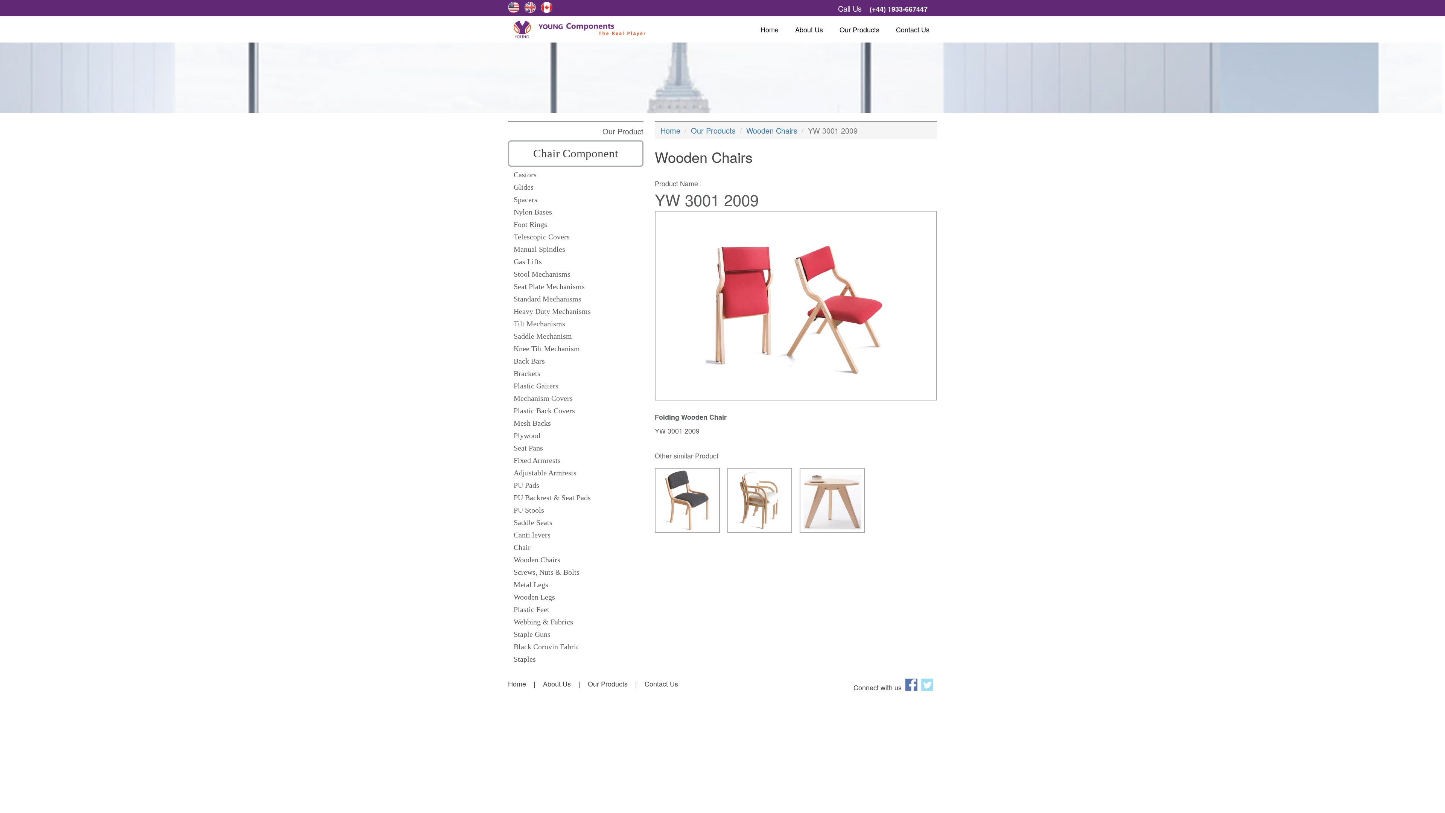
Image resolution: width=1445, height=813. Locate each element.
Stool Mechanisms (542, 274)
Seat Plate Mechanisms (549, 286)
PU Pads (526, 485)
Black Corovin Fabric (547, 646)
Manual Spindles (539, 249)
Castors (525, 175)
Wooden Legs (534, 597)
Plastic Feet (531, 609)
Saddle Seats (533, 522)
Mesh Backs (532, 423)
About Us (809, 29)
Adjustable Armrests (545, 473)
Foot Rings (530, 224)
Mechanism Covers (543, 398)
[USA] (513, 7)
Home (770, 29)
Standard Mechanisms (547, 299)
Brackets (527, 373)
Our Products (859, 29)
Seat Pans (528, 448)
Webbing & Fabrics (543, 622)
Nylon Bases (533, 212)
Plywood (527, 435)
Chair (522, 547)
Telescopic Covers (542, 237)
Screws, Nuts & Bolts (547, 572)
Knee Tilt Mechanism (547, 348)
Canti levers (532, 535)
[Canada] (546, 7)
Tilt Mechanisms (539, 324)
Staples (525, 659)
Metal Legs (531, 584)
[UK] (530, 7)
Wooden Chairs (537, 560)
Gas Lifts (528, 261)
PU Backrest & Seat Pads (552, 497)
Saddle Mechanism (543, 336)
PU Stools (529, 510)
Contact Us (912, 29)
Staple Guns (532, 634)
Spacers (525, 199)
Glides (524, 187)
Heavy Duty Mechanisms (552, 311)
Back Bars (529, 361)
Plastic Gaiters (536, 386)
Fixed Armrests (537, 460)
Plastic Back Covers (544, 410)
